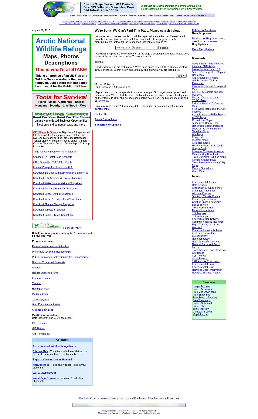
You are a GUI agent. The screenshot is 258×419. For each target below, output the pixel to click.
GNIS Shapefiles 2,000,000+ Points (52, 162)
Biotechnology (200, 235)
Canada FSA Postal (96, 21)
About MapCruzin (87, 398)
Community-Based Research (207, 221)
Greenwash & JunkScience (207, 187)
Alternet (36, 267)
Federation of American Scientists (50, 246)
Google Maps (199, 137)
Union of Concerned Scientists (48, 262)
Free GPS (198, 306)
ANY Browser (154, 413)
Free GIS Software (203, 289)
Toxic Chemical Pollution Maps (209, 156)
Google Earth (199, 148)
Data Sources (199, 185)
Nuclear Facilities (147, 23)
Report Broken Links (106, 119)
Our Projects (199, 255)
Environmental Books (204, 264)
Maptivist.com (200, 314)
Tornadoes (134, 23)
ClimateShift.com (202, 311)
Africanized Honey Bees (205, 123)
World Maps (198, 171)
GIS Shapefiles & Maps (205, 77)
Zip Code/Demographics (69, 23)
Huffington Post (40, 288)
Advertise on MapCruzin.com (164, 398)
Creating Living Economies (206, 202)
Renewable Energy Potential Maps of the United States (207, 127)
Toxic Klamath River (203, 207)
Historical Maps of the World (207, 145)
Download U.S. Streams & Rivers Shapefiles (57, 178)
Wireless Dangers (201, 193)
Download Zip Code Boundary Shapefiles (55, 188)
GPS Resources (201, 142)
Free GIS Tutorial (202, 303)
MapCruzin (102, 413)
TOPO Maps (199, 100)
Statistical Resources (204, 190)
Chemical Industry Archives (207, 230)
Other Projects (200, 258)
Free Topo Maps (202, 300)
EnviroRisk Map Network (205, 219)
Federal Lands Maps (203, 210)
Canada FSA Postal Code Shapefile (52, 156)
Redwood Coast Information (207, 269)
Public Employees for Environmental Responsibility (60, 257)
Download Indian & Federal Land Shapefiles (57, 199)
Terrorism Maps (200, 131)
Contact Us (101, 114)
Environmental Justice (204, 182)
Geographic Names (152, 21)
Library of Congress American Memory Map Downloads (208, 152)
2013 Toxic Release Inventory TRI (184, 23)
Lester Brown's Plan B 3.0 (206, 69)
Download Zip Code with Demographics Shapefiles (60, 172)
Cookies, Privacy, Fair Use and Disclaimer (123, 398)
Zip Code (110, 21)
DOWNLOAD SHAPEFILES (74, 21)
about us (178, 98)
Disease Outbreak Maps (205, 97)
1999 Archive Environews (206, 261)
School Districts (168, 21)
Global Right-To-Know (204, 199)
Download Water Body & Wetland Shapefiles (57, 183)
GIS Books (198, 252)
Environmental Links (203, 267)
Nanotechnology (201, 238)
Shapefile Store (201, 286)
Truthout (36, 283)
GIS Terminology (41, 333)
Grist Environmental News (46, 304)
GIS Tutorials (39, 323)
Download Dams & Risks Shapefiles (53, 215)
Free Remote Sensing (205, 297)
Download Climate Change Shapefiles (53, 204)
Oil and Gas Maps (202, 120)
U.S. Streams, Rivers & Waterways (113, 23)
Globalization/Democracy (205, 241)
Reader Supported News (45, 272)
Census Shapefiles (202, 168)
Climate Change (89, 23)
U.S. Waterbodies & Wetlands (129, 21)
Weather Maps (200, 140)
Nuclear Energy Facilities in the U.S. (53, 167)
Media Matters (40, 294)
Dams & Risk (162, 23)
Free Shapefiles (201, 294)
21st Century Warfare (203, 233)
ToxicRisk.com (201, 308)
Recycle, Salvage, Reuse (206, 272)
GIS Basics (38, 328)
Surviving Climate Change (206, 196)
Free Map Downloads (204, 291)
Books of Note (200, 204)
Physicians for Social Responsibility (51, 251)
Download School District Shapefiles (53, 193)
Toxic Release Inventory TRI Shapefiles (55, 151)
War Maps (197, 134)
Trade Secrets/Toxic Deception (209, 250)
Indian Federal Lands (186, 21)
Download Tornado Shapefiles (49, 209)
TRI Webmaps (200, 216)
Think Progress (40, 299)
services (103, 100)
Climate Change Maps (204, 159)
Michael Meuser (131, 411)
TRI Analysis (199, 213)
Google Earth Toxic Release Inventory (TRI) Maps (207, 65)
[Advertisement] (142, 162)
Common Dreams (41, 278)
